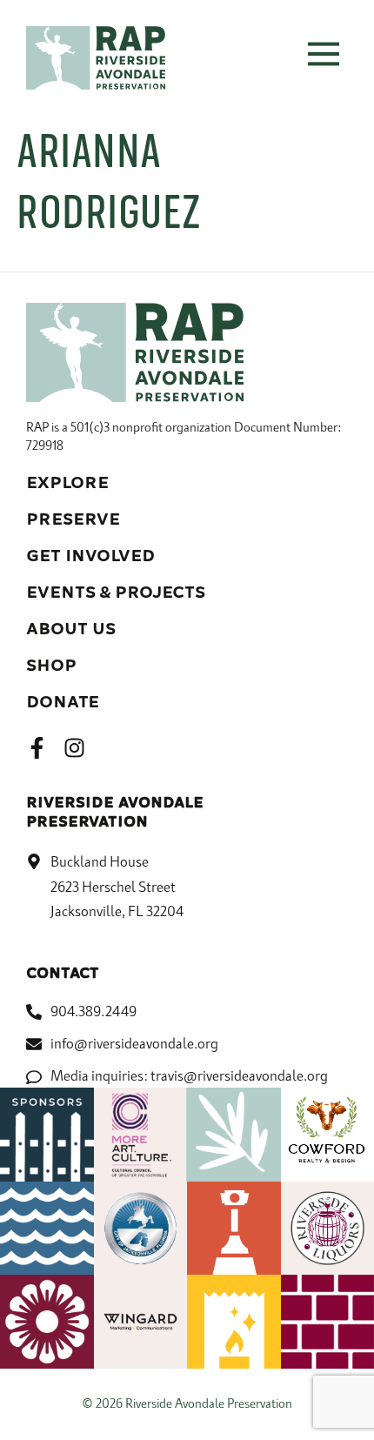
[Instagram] (74, 748)
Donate (62, 702)
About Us (71, 629)
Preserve (73, 519)
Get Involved (90, 556)
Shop (51, 665)
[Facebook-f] (37, 748)
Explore (67, 483)
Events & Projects (115, 592)
